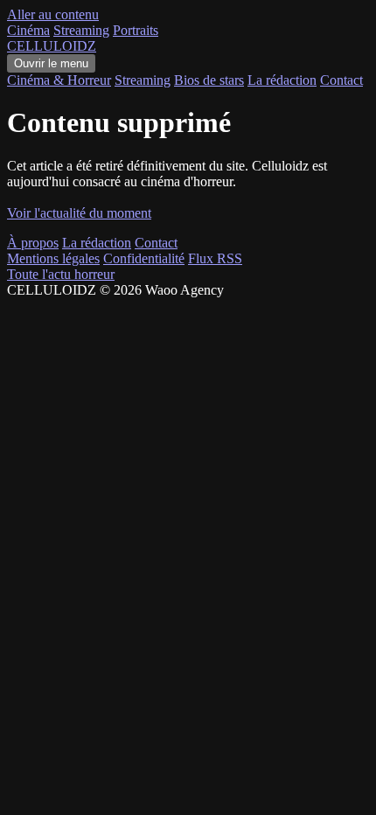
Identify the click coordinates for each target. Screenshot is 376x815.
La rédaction (282, 80)
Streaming (81, 30)
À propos (33, 242)
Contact (341, 80)
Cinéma (28, 30)
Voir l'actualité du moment (79, 212)
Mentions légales (53, 258)
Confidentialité (144, 258)
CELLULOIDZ (51, 45)
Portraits (135, 30)
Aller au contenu (53, 14)
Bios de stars (209, 80)
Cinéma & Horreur (59, 80)
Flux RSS (215, 258)
